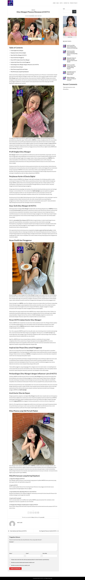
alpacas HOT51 (17, 401)
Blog (58, 3)
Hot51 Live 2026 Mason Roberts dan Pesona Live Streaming (72, 47)
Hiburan (33, 517)
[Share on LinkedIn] (38, 513)
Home (54, 3)
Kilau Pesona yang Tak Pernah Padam (19, 69)
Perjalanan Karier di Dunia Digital (18, 52)
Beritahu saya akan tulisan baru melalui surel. (20, 565)
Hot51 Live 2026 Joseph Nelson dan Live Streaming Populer (71, 66)
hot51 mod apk (36, 190)
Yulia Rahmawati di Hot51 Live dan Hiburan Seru (71, 73)
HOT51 (34, 140)
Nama (10, 553)
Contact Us (66, 3)
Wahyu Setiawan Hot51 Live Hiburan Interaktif (71, 79)
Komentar (11, 541)
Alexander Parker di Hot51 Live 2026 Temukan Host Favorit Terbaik (72, 59)
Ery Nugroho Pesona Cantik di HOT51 (48, 531)
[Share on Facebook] (28, 513)
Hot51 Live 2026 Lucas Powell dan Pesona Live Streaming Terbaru (72, 53)
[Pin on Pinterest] (36, 513)
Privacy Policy (73, 3)
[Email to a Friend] (33, 513)
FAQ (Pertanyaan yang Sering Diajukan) (20, 71)
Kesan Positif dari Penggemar (17, 57)
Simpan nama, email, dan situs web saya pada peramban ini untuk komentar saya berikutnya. (30, 559)
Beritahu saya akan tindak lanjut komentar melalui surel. (22, 562)
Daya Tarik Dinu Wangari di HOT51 (19, 55)
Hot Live (39, 15)
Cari (64, 8)
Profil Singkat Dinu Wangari (17, 50)
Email (27, 553)
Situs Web (45, 553)
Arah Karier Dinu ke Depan (17, 67)
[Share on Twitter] (31, 513)
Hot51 (61, 3)
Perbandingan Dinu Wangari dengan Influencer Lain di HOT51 (25, 64)
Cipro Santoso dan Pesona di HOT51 (18, 531)
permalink (42, 517)
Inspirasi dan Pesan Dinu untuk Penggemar (20, 62)
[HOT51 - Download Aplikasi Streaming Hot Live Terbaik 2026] (14, 3)
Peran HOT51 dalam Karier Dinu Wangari (20, 60)
